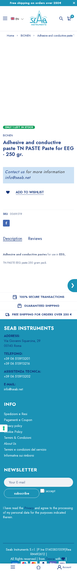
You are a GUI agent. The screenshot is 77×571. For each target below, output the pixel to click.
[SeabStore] (38, 18)
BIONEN (8, 135)
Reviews (35, 238)
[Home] (38, 567)
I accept (49, 491)
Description (12, 238)
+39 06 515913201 (17, 358)
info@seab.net (17, 177)
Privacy (29, 508)
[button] (17, 19)
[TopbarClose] (74, 3)
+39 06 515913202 (17, 376)
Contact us (14, 172)
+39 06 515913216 (17, 363)
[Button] (61, 19)
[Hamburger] (6, 18)
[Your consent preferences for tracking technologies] (4, 428)
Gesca (50, 559)
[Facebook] (6, 223)
